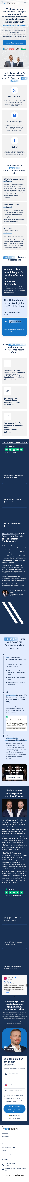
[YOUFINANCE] (14, 1176)
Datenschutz (5, 1136)
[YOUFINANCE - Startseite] (8, 2)
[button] (2, 985)
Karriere (4, 1150)
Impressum (5, 1132)
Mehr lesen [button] (6, 992)
